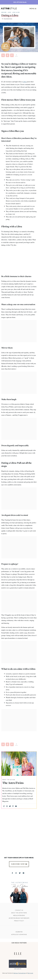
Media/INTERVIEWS (19, 915)
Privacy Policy (19, 921)
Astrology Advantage (19, 934)
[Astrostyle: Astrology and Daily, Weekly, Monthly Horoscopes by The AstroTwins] (9, 9)
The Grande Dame (22, 973)
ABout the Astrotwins (19, 913)
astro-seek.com (17, 969)
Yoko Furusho (30, 973)
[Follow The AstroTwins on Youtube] (23, 873)
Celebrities (19, 932)
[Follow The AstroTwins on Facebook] (12, 873)
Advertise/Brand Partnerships (19, 918)
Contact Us (19, 910)
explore (3, 12)
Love (9, 12)
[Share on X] (3, 55)
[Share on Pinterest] (12, 55)
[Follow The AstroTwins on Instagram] (16, 873)
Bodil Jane (16, 973)
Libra (24, 82)
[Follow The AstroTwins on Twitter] (20, 873)
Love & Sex (16, 12)
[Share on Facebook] (7, 55)
